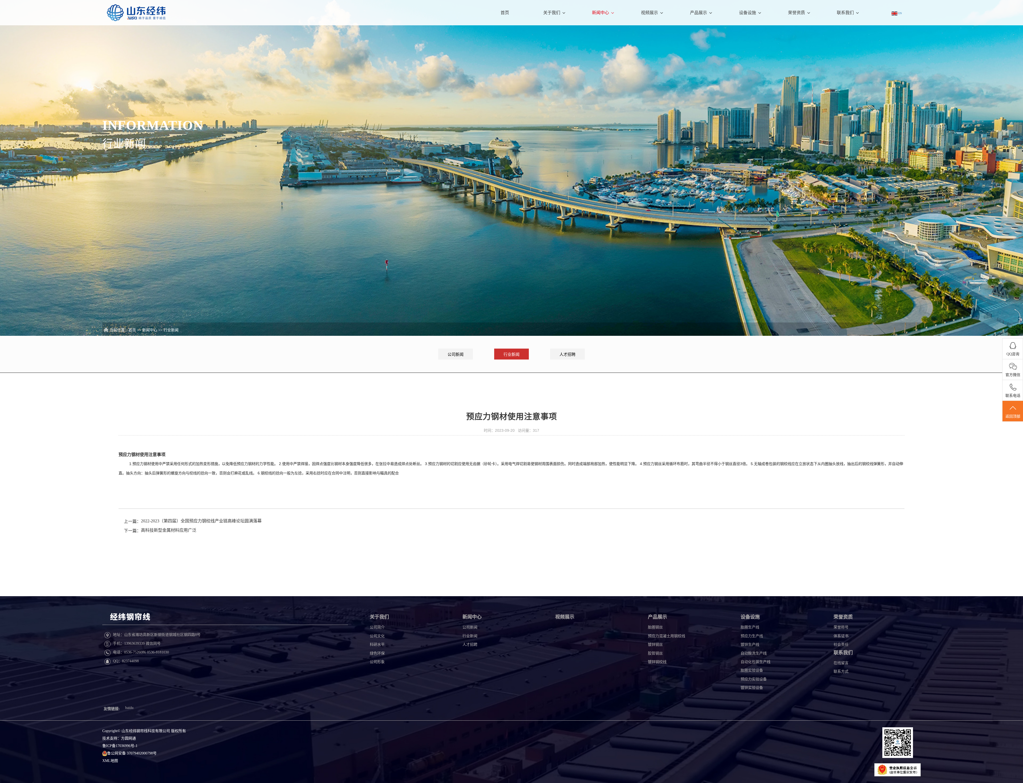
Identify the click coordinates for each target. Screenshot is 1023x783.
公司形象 (377, 662)
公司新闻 (456, 354)
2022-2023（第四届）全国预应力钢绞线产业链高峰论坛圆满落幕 (201, 521)
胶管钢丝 (655, 653)
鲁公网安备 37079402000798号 (132, 753)
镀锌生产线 (750, 645)
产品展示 (698, 12)
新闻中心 (600, 12)
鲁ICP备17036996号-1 (119, 746)
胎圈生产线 (750, 627)
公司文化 (377, 636)
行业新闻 (171, 330)
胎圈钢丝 (655, 627)
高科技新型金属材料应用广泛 (168, 530)
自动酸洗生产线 (754, 653)
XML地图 (110, 761)
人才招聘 (567, 354)
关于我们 (551, 12)
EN (900, 13)
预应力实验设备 (754, 679)
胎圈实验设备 (752, 670)
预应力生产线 (752, 636)
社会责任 (841, 645)
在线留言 (841, 663)
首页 (505, 12)
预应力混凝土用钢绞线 (666, 636)
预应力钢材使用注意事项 (142, 454)
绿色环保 (377, 653)
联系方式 (841, 671)
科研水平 (377, 645)
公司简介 (377, 627)
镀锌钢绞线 (657, 662)
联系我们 (845, 12)
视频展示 (649, 12)
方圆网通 (128, 738)
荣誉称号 (841, 627)
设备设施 (747, 12)
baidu (129, 708)
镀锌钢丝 (655, 645)
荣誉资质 (796, 12)
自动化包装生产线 (755, 662)
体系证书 (841, 636)
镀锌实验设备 (752, 688)
